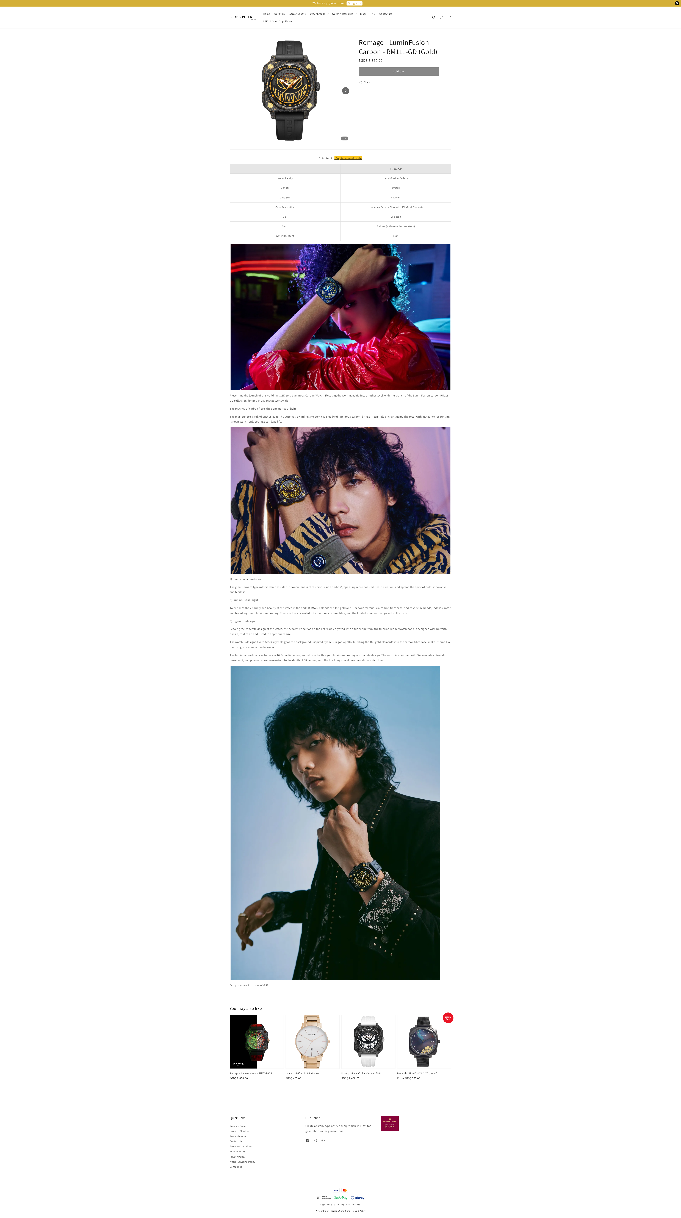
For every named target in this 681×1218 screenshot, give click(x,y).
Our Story (279, 13)
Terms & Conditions (241, 1146)
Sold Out (398, 71)
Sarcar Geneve (297, 13)
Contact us (236, 1166)
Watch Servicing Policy (242, 1161)
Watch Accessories (342, 13)
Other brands (317, 13)
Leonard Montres (239, 1131)
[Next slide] (345, 90)
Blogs (363, 13)
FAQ (373, 13)
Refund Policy (237, 1151)
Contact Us (385, 13)
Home (266, 13)
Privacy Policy (237, 1156)
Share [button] (367, 82)
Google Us (354, 3)
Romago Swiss (238, 1126)
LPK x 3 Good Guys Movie (277, 21)
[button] (434, 17)
